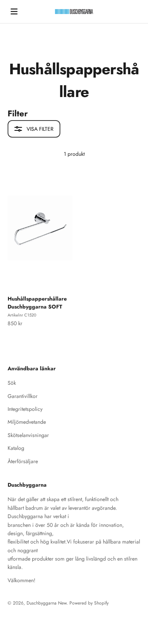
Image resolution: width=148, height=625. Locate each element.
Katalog (16, 448)
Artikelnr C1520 (22, 315)
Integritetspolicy (25, 409)
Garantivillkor (23, 396)
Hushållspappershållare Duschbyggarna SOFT (37, 302)
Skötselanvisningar (28, 435)
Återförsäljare (23, 461)
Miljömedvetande (27, 422)
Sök (12, 383)
